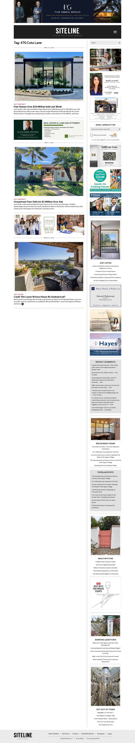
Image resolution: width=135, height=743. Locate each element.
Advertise (65, 734)
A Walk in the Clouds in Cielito (105, 562)
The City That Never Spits (105, 722)
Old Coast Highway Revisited (105, 565)
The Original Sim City (105, 725)
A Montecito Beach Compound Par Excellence (105, 277)
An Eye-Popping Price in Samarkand (105, 280)
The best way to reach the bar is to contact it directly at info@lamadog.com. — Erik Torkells (105, 393)
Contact (75, 734)
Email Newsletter (87, 734)
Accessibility (80, 738)
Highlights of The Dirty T (105, 712)
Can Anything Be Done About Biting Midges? (105, 648)
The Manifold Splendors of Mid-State (105, 571)
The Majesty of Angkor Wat (105, 715)
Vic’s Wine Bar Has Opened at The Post (105, 452)
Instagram (101, 734)
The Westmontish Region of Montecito (105, 574)
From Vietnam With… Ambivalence (105, 718)
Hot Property (20, 104)
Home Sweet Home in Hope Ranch (105, 274)
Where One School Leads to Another (105, 568)
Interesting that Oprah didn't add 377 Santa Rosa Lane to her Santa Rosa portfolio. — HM (104, 380)
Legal (110, 734)
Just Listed (19, 294)
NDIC (98, 738)
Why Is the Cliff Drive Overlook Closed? (105, 656)
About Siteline (54, 734)
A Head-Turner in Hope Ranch (105, 271)
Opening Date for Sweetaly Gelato (105, 465)
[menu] (115, 32)
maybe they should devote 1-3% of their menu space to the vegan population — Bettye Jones (105, 367)
